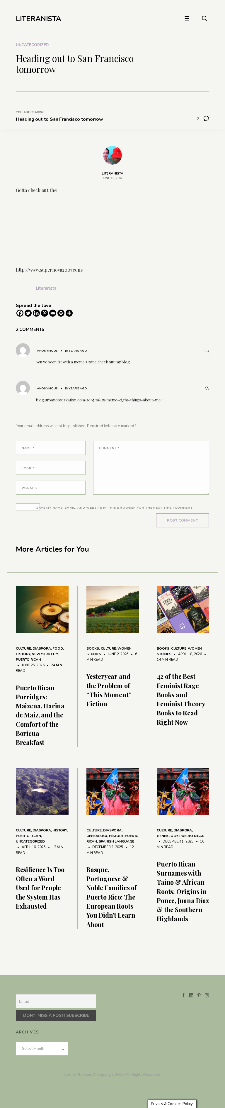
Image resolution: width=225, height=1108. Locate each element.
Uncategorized (32, 45)
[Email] (52, 313)
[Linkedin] (36, 313)
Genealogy (96, 835)
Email (28, 468)
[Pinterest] (44, 313)
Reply (206, 350)
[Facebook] (19, 313)
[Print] (60, 313)
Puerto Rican (28, 659)
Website (30, 488)
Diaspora (42, 648)
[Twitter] (28, 313)
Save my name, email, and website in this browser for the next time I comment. (115, 507)
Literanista (46, 288)
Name (28, 448)
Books (92, 648)
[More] (69, 313)
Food (57, 648)
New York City (45, 654)
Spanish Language (116, 841)
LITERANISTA (38, 18)
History (23, 654)
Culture (23, 648)
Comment (109, 448)
